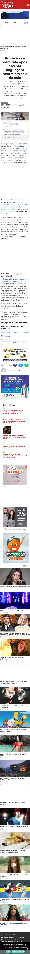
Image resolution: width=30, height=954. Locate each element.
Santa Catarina (21, 148)
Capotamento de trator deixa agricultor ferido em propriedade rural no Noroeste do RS (15, 456)
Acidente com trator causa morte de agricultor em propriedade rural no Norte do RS (14, 446)
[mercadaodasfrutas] (16, 548)
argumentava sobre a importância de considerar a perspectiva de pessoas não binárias (14, 206)
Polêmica (4, 102)
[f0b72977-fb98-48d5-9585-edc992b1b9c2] (15, 496)
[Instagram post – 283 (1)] (15, 519)
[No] (28, 948)
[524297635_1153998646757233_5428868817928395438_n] (15, 387)
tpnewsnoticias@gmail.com (14, 937)
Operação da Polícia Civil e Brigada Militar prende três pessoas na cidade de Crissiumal (14, 421)
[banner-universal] (15, 15)
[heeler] (15, 355)
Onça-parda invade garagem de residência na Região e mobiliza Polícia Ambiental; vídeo (13, 412)
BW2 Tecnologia (18, 941)
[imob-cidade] (15, 475)
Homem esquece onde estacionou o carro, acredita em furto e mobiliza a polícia (14, 437)
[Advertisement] (15, 182)
